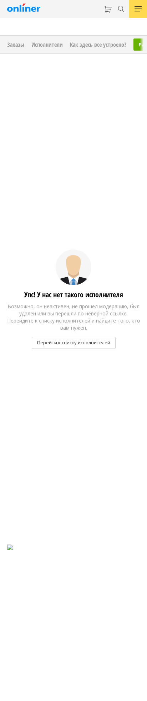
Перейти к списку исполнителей (73, 342)
